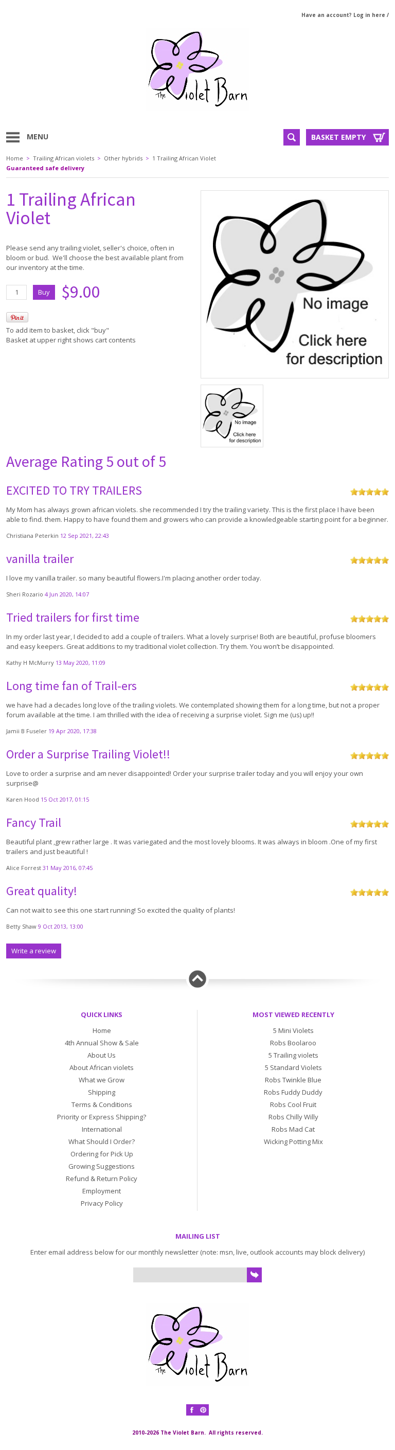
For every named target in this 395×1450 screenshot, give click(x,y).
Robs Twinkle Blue (293, 1079)
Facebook (192, 1410)
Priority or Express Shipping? (101, 1116)
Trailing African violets (63, 158)
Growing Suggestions (101, 1166)
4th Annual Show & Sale (102, 1042)
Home (14, 158)
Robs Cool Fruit (293, 1104)
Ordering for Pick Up (101, 1153)
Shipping (101, 1092)
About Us (101, 1055)
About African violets (101, 1067)
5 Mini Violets (293, 1030)
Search (291, 137)
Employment (101, 1190)
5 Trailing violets (293, 1055)
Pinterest (203, 1410)
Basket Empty (338, 137)
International (102, 1129)
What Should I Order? (101, 1141)
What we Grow (101, 1079)
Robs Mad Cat (293, 1129)
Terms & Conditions (101, 1104)
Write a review (33, 950)
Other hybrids (123, 158)
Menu (37, 136)
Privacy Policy (102, 1203)
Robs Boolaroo (293, 1042)
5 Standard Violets (293, 1067)
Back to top (197, 979)
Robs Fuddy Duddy (293, 1092)
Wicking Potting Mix (293, 1141)
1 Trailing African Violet (184, 158)
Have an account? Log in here (343, 15)
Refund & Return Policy (101, 1178)
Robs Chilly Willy (293, 1116)
